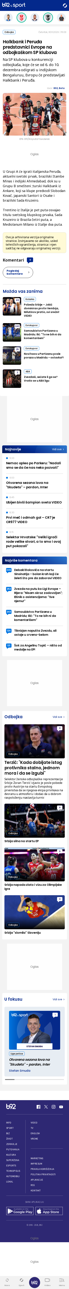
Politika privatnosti (43, 1174)
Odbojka (9, 32)
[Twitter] (46, 1107)
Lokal (9, 1181)
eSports (11, 1165)
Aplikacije (37, 1179)
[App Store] (49, 1211)
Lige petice (17, 1053)
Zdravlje (11, 1144)
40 (17, 300)
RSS (33, 1185)
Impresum (36, 1163)
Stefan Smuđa (19, 1070)
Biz (8, 1133)
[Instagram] (53, 1107)
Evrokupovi (32, 325)
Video (34, 1122)
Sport (10, 1128)
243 (17, 326)
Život (9, 1138)
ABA (28, 371)
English (35, 1133)
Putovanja (13, 1149)
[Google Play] (20, 1211)
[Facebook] (38, 1107)
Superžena (12, 1160)
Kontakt (36, 1190)
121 (8, 645)
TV (32, 1128)
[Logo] (13, 5)
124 (9, 630)
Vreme (34, 1138)
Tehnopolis (13, 1170)
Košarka (30, 299)
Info (8, 1122)
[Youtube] (61, 1107)
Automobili (13, 1176)
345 (8, 570)
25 (17, 349)
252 (9, 588)
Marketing (37, 1158)
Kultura (11, 1154)
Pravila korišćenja (42, 1169)
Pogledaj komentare (15, 272)
